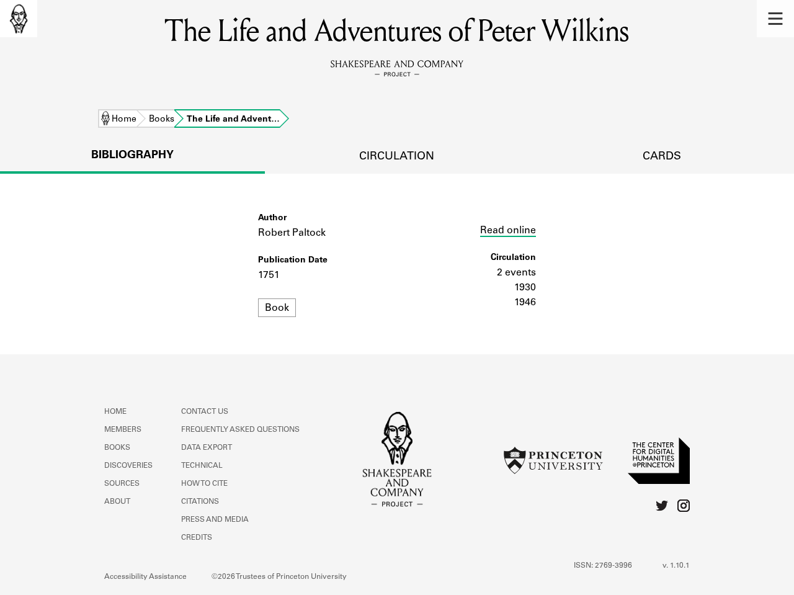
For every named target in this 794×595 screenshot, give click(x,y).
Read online (508, 231)
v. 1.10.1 (676, 566)
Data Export (206, 448)
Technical (202, 466)
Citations (200, 502)
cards (662, 157)
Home (124, 119)
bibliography (132, 155)
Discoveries (128, 466)
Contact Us (204, 412)
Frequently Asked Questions (240, 430)
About (117, 502)
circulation (396, 157)
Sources (122, 484)
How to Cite (204, 484)
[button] (775, 18)
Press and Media (215, 520)
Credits (196, 538)
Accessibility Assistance (145, 577)
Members (122, 430)
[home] (18, 18)
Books (161, 119)
